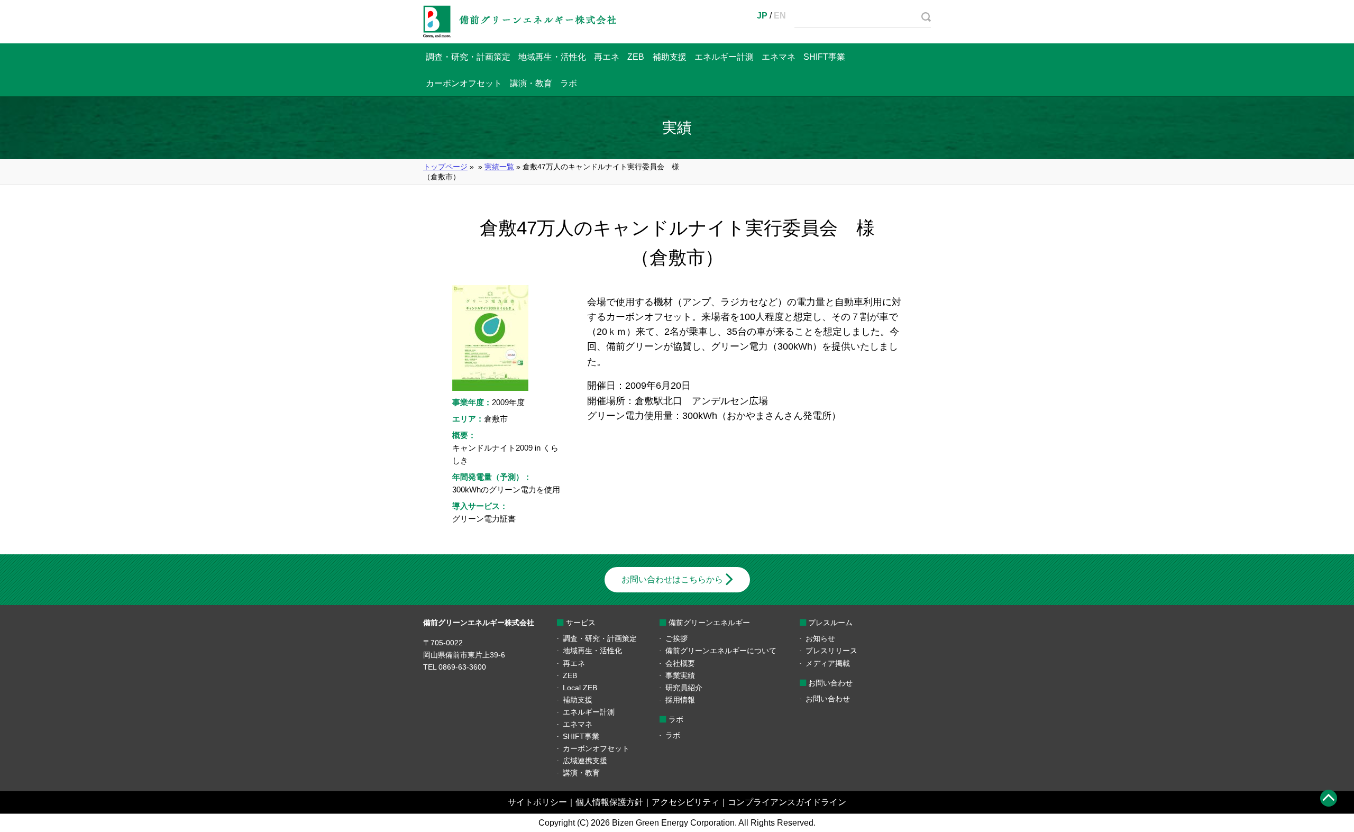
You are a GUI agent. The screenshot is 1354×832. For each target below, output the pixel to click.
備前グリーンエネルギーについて (720, 650)
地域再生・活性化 (552, 56)
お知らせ (820, 638)
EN (780, 15)
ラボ (568, 83)
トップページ (445, 166)
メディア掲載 (828, 663)
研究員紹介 (683, 687)
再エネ (606, 56)
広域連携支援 (585, 760)
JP (762, 15)
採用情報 (680, 700)
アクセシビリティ (685, 802)
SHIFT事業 (824, 56)
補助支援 (670, 56)
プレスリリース (831, 650)
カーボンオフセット (464, 83)
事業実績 (680, 675)
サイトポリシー (537, 802)
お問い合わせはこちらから (672, 579)
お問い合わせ (828, 698)
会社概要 (680, 663)
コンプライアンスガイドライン (787, 802)
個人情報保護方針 (609, 802)
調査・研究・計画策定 (468, 56)
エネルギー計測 (724, 56)
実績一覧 (499, 166)
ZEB (635, 56)
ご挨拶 (676, 638)
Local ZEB (580, 687)
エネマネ (778, 56)
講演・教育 (531, 83)
